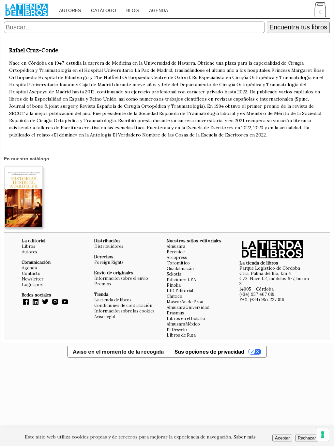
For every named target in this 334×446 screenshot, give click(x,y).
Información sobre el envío (121, 278)
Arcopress (177, 257)
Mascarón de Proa (185, 301)
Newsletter (32, 278)
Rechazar (307, 438)
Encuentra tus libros (298, 27)
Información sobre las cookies (124, 310)
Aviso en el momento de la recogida (118, 351)
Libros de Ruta (181, 335)
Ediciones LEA (181, 279)
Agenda (158, 10)
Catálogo (103, 10)
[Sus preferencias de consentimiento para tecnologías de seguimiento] (322, 434)
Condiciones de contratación (123, 305)
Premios (102, 283)
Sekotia (174, 274)
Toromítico (178, 262)
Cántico (174, 296)
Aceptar (282, 438)
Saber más (245, 437)
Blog (132, 10)
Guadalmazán (180, 268)
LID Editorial (180, 290)
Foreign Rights (109, 262)
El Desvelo (177, 329)
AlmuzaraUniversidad (188, 307)
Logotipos (32, 284)
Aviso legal (104, 316)
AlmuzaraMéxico (183, 324)
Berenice (176, 251)
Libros (28, 246)
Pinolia (174, 285)
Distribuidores (108, 246)
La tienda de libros (112, 299)
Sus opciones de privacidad (209, 351)
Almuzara (176, 246)
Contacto (31, 273)
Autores (70, 10)
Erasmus (175, 312)
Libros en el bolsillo (186, 318)
